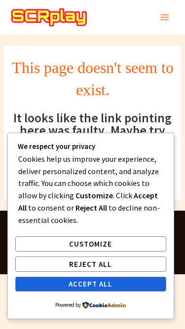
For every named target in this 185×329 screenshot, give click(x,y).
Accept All (90, 284)
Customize (90, 244)
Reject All (90, 264)
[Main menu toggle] (165, 17)
